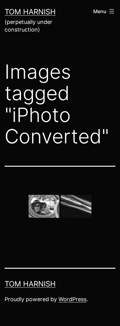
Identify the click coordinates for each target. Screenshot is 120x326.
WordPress (72, 299)
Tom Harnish (30, 11)
